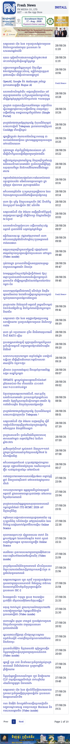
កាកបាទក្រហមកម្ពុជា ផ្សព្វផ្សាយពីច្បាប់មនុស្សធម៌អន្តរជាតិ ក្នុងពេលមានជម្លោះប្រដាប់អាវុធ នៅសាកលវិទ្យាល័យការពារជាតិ (27, 493)
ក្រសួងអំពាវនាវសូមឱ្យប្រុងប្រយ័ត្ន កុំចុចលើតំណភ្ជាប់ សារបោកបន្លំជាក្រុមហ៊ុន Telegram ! (27, 413)
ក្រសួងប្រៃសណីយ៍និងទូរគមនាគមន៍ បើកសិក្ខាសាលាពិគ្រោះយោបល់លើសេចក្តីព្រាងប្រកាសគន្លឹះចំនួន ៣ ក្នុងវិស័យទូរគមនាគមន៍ (27, 569)
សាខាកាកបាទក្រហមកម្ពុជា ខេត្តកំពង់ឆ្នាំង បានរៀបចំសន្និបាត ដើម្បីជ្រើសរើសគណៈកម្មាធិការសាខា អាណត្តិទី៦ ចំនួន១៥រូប (27, 359)
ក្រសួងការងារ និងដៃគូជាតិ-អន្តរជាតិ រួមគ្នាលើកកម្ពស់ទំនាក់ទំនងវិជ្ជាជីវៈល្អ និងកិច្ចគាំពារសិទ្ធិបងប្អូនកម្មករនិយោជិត (27, 308)
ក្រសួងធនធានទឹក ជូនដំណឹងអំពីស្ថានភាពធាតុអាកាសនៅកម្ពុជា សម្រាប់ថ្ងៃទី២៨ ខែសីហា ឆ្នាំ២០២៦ (24, 438)
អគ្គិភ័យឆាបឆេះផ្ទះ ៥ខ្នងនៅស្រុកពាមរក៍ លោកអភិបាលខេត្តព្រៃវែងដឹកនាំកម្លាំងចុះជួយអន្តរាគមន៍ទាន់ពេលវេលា (25, 239)
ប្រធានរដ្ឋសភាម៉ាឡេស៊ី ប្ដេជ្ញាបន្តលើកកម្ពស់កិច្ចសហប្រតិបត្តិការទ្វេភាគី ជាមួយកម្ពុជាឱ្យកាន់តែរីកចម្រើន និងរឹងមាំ (27, 346)
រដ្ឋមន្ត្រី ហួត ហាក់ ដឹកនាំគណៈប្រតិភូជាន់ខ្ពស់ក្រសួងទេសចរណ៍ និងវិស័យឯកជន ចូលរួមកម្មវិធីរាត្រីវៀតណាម (27, 666)
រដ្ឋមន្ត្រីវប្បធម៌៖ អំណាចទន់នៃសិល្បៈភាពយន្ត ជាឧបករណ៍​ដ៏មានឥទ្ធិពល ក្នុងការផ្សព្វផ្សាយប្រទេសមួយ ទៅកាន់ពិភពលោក (27, 140)
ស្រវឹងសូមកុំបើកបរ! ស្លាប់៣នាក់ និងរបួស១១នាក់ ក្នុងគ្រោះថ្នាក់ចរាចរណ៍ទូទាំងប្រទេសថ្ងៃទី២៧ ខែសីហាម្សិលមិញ (26, 452)
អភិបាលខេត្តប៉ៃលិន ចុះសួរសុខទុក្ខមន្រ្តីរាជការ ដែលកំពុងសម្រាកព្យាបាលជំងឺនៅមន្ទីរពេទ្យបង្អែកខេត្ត (27, 193)
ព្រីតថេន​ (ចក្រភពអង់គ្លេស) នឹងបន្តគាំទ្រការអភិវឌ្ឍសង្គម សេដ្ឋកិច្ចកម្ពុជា (26, 371)
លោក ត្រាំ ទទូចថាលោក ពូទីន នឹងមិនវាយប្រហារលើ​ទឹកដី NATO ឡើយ (27, 334)
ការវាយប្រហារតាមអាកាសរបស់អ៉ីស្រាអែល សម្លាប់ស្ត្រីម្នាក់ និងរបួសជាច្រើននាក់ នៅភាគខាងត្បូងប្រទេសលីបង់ (27, 480)
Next (21, 721)
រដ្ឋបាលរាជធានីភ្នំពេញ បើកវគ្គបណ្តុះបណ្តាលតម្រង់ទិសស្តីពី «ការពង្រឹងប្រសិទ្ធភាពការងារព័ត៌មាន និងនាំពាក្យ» (27, 638)
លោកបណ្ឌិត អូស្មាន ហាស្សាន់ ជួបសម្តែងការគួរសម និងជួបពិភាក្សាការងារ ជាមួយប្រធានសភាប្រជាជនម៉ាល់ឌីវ (27, 624)
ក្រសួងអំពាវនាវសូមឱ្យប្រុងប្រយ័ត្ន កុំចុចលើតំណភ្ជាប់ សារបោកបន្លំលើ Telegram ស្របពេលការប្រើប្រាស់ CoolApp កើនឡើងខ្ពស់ (27, 126)
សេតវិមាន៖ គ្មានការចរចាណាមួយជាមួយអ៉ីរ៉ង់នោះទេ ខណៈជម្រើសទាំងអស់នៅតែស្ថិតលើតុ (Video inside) (26, 556)
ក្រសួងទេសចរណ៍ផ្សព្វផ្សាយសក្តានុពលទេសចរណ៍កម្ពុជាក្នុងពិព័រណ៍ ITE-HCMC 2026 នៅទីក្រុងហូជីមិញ (26, 507)
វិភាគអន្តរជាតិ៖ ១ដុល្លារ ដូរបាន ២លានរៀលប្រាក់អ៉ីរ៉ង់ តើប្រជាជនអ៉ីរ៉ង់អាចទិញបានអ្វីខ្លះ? (23, 599)
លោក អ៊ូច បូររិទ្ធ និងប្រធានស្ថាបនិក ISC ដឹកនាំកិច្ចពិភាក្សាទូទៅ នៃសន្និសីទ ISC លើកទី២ (27, 203)
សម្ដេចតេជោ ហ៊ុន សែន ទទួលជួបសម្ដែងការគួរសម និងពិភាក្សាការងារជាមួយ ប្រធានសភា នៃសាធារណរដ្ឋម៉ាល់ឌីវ (26, 47)
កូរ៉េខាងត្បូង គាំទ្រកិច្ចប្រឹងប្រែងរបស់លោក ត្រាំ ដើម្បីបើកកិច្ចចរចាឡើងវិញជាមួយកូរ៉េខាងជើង (24, 152)
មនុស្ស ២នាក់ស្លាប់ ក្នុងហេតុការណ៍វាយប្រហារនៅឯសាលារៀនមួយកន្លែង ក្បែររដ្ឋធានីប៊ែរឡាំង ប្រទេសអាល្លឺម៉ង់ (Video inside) (26, 611)
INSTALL (61, 8)
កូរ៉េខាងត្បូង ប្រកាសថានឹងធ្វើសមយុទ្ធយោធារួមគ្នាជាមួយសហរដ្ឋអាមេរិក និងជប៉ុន (25, 265)
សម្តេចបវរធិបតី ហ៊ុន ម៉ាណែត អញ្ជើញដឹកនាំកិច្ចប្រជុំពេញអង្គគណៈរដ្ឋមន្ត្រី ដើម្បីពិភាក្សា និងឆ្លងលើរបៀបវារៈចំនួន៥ (27, 215)
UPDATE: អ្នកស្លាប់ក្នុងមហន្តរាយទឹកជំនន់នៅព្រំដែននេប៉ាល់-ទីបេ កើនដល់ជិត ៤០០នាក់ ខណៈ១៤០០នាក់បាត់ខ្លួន (24, 383)
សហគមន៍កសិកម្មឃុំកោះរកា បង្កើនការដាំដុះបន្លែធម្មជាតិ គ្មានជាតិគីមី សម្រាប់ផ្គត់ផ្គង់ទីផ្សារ (25, 227)
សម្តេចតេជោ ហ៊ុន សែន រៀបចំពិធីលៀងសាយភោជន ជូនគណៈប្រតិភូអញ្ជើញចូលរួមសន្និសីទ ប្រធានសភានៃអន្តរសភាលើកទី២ (27, 693)
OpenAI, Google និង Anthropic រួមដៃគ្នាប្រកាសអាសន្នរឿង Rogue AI (24, 83)
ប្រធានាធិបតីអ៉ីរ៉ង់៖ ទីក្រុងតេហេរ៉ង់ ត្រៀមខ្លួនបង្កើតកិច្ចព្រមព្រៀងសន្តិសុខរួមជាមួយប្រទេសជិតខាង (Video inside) (26, 652)
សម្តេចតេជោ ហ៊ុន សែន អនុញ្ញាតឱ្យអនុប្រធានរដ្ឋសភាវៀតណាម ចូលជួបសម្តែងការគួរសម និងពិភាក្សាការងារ (27, 322)
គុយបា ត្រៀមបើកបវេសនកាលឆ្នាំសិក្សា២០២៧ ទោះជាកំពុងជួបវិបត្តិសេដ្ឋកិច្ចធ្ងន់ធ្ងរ (25, 59)
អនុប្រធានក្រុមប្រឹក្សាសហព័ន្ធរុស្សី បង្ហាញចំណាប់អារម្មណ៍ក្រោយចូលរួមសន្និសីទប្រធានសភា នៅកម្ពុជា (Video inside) (27, 253)
